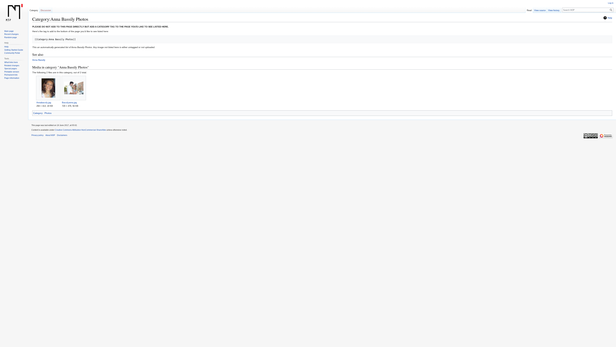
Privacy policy (37, 135)
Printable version (11, 72)
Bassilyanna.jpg (69, 102)
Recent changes (11, 34)
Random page (10, 37)
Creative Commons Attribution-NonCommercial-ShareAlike (80, 130)
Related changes (11, 65)
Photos (47, 113)
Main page (9, 31)
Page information (11, 78)
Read (529, 10)
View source (540, 10)
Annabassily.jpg (43, 102)
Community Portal (12, 53)
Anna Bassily (38, 60)
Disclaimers (62, 135)
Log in (610, 3)
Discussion (46, 10)
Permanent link (10, 75)
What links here (11, 62)
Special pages (10, 68)
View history (554, 10)
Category (38, 113)
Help (609, 18)
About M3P (50, 135)
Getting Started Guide (13, 50)
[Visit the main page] (14, 13)
